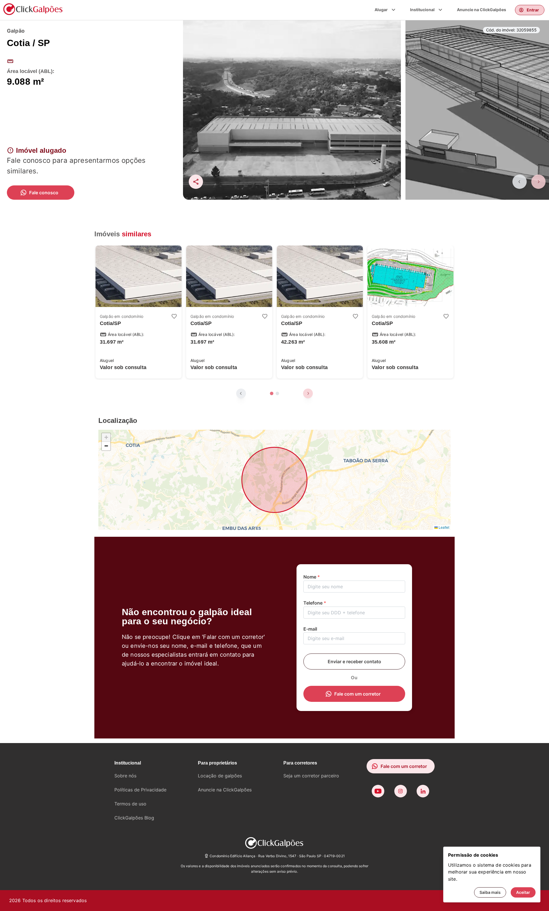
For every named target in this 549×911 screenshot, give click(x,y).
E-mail (310, 629)
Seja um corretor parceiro (311, 776)
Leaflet (443, 527)
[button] (106, 437)
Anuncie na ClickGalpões (481, 9)
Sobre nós (125, 776)
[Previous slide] (519, 182)
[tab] (271, 393)
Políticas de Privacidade (140, 790)
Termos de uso (130, 804)
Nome (311, 577)
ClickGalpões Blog (134, 818)
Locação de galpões (220, 776)
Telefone (314, 603)
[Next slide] (538, 182)
